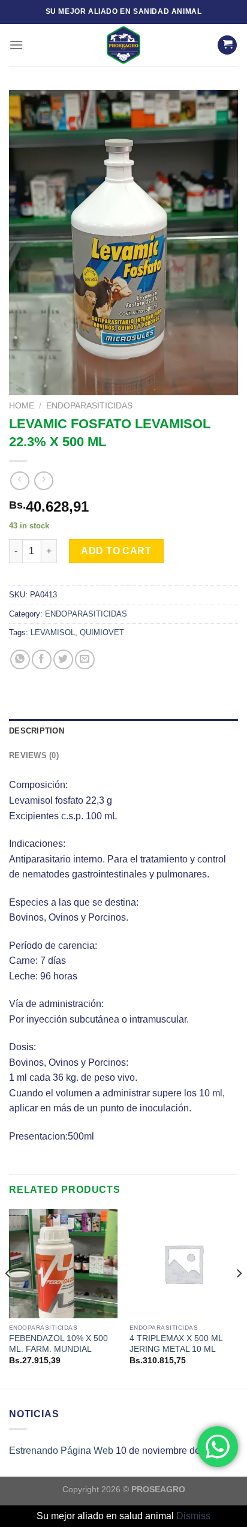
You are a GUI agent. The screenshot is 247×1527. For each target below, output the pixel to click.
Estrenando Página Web (61, 1450)
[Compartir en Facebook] (42, 659)
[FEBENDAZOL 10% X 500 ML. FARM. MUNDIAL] (63, 1263)
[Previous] (8, 1297)
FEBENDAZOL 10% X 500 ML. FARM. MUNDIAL (58, 1344)
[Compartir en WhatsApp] (20, 659)
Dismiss (193, 1516)
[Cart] (227, 45)
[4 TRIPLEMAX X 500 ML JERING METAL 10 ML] (183, 1263)
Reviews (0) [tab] (34, 755)
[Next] (239, 1297)
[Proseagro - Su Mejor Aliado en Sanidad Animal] (123, 45)
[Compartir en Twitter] (63, 659)
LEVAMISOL (53, 632)
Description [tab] (36, 730)
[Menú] (16, 44)
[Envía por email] (85, 659)
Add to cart (116, 551)
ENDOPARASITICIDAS (89, 405)
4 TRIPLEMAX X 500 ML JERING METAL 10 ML (175, 1344)
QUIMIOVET (102, 632)
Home (21, 405)
